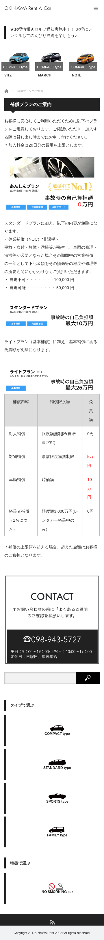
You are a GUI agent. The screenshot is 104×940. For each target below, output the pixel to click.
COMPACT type (15, 67)
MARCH (44, 75)
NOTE (76, 75)
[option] (18, 61)
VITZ (8, 75)
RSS (52, 922)
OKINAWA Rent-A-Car (27, 8)
